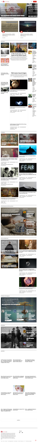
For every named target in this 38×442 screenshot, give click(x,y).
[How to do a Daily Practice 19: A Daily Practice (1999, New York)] (9, 247)
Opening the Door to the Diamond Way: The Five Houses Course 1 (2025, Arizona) (18, 393)
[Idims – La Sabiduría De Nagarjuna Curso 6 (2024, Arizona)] (31, 405)
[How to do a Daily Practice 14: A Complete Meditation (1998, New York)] (28, 150)
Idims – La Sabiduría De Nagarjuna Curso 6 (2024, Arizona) (30, 409)
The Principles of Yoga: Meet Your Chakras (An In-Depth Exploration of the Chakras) (4, 83)
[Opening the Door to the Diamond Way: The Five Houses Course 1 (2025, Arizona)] (18, 388)
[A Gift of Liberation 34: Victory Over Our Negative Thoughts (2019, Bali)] (5, 45)
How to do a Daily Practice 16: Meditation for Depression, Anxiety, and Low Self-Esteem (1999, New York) (27, 174)
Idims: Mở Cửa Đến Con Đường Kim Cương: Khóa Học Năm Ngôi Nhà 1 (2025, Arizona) (18, 377)
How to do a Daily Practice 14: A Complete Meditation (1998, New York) (27, 156)
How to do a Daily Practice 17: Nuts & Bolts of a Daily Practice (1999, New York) (27, 193)
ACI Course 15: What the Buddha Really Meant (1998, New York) (34, 53)
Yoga (10, 332)
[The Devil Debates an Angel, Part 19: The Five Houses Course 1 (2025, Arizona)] (6, 388)
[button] (1, 1)
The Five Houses (22, 15)
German (14, 94)
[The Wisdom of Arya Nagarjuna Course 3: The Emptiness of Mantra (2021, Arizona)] (19, 315)
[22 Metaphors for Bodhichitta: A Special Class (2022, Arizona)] (30, 105)
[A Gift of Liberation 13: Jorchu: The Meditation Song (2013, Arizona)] (29, 222)
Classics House (8, 397)
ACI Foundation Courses (34, 55)
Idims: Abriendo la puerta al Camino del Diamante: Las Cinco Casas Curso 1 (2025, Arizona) (6, 377)
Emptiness (34, 89)
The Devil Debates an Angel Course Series (30, 141)
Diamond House (14, 15)
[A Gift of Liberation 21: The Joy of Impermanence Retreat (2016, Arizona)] (18, 84)
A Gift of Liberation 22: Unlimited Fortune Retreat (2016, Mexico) (17, 108)
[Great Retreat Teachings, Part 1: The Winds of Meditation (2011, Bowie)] (5, 60)
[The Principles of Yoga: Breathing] (5, 89)
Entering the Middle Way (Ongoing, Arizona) (34, 95)
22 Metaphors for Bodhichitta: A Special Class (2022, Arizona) (34, 106)
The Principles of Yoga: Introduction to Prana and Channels (5, 74)
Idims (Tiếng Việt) (7, 318)
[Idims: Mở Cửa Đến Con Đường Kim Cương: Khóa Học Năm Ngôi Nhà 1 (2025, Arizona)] (18, 372)
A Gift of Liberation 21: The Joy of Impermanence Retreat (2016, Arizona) (17, 91)
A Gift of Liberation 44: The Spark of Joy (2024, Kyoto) (18, 54)
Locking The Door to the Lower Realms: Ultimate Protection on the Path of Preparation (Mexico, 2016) (34, 82)
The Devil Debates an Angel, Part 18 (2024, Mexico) (18, 409)
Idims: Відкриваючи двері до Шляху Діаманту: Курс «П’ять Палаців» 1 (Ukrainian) (30, 360)
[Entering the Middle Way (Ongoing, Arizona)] (30, 95)
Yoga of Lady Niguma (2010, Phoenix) (4, 56)
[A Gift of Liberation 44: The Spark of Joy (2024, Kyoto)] (18, 47)
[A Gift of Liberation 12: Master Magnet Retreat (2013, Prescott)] (29, 214)
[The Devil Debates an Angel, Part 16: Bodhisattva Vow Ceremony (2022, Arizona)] (28, 138)
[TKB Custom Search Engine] (18, 67)
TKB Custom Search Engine (18, 73)
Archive (2, 15)
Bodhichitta (34, 72)
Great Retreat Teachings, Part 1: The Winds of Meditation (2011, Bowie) (5, 64)
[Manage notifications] (35, 440)
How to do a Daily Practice (29, 178)
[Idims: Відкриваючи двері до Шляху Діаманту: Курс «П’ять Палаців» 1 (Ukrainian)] (31, 355)
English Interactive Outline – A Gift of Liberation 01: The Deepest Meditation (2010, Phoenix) (26, 35)
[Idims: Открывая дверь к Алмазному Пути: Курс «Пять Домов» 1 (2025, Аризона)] (18, 355)
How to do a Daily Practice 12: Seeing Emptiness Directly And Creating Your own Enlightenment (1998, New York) (27, 270)
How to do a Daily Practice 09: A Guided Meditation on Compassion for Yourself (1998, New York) (27, 288)
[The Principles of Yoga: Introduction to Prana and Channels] (5, 69)
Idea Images (2, 382)
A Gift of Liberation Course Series (13, 93)
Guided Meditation (17, 94)
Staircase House (18, 15)
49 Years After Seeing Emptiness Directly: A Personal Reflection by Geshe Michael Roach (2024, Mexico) (30, 394)
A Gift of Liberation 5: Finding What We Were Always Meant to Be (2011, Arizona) (18, 124)
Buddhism (11, 15)
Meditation (21, 94)
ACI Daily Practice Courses (22, 177)
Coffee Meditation (6, 215)
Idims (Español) (5, 382)
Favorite (33, 74)
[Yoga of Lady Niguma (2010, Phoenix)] (5, 52)
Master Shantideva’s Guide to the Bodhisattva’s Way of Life (7, 164)
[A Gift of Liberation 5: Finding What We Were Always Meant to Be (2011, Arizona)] (18, 118)
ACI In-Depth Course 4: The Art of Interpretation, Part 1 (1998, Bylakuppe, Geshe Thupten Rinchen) (9, 198)
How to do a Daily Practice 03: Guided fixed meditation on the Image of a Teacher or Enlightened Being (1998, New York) (27, 251)
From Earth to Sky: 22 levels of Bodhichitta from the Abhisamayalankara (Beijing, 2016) (34, 67)
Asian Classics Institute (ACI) (6, 15)
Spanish (21, 111)
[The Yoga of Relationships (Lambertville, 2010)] (19, 337)
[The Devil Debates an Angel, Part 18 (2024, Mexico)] (18, 405)
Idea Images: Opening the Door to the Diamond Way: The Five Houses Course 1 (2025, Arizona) (30, 377)
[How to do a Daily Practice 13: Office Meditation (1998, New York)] (9, 261)
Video (35, 74)
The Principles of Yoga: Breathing (4, 93)
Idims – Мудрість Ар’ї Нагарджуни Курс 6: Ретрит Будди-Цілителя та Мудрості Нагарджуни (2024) (6, 410)
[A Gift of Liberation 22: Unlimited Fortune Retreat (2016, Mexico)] (18, 101)
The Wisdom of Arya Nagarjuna (17, 304)
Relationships (7, 332)
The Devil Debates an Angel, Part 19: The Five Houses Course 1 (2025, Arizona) (6, 393)
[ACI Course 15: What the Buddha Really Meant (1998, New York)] (30, 52)
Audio (2, 144)
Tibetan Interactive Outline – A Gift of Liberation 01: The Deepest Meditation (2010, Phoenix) (8, 35)
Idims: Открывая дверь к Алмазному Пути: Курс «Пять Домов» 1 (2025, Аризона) (17, 360)
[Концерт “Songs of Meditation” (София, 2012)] (29, 331)
